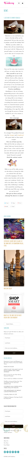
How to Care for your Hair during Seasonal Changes (12, 375)
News (6, 10)
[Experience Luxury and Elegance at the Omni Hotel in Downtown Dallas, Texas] (14, 229)
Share (14, 203)
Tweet (7, 203)
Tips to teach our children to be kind (13, 378)
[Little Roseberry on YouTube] (10, 452)
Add (7, 206)
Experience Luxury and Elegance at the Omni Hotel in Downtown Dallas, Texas (14, 243)
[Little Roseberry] (9, 4)
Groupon (12, 135)
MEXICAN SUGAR (8, 288)
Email (13, 206)
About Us (6, 440)
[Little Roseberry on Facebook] (7, 452)
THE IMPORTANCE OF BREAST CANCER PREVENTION (12, 391)
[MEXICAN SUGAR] (14, 268)
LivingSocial (20, 135)
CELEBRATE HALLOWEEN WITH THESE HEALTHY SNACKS (13, 387)
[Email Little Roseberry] (18, 452)
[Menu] (19, 3)
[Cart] (22, 3)
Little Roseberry (11, 456)
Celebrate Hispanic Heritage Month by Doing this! (13, 398)
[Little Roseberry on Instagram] (15, 452)
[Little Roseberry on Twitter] (5, 452)
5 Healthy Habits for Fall (10, 394)
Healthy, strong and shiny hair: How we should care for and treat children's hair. (13, 382)
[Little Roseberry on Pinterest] (13, 452)
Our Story (6, 443)
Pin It (20, 203)
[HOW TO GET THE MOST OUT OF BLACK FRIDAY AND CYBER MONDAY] (14, 303)
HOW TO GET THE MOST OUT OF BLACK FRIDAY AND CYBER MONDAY (12, 316)
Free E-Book (6, 445)
